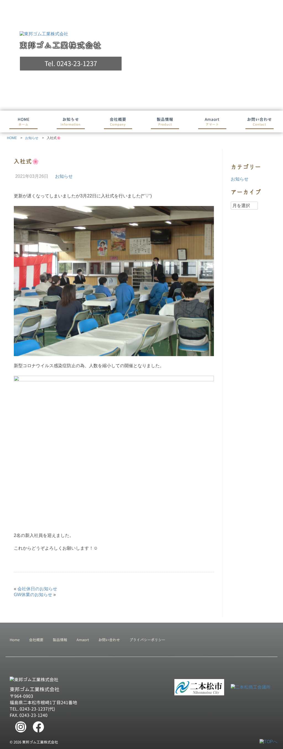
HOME (24, 122)
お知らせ (71, 122)
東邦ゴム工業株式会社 (61, 45)
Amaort (212, 122)
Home (15, 639)
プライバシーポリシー (147, 639)
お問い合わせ (259, 122)
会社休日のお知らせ (37, 588)
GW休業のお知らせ (33, 594)
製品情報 (165, 122)
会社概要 (118, 122)
